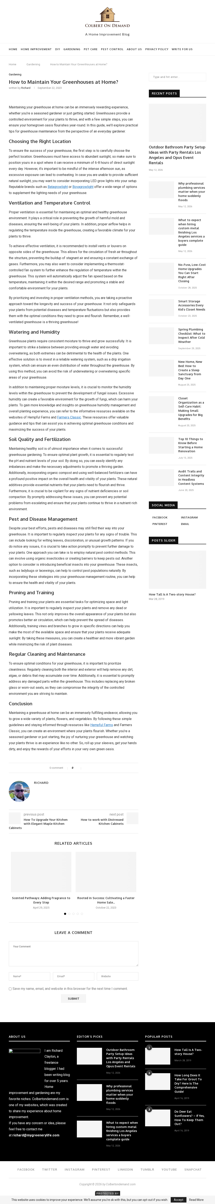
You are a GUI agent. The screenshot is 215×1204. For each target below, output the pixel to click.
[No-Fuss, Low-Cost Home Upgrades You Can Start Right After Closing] (161, 271)
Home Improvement (36, 49)
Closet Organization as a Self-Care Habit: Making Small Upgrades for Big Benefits (191, 408)
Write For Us (182, 49)
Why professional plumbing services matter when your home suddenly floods (191, 192)
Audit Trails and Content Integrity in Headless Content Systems (191, 477)
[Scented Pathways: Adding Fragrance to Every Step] (41, 872)
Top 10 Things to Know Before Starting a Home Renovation (190, 445)
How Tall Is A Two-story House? (172, 594)
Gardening (71, 49)
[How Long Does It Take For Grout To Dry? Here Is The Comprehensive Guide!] (157, 1081)
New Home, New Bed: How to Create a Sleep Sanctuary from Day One (190, 370)
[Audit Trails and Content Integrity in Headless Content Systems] (161, 477)
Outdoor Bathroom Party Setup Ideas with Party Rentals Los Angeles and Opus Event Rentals (177, 155)
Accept (178, 1199)
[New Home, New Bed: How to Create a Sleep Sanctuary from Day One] (161, 368)
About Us (134, 49)
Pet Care (91, 49)
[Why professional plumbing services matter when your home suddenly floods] (161, 189)
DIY (57, 49)
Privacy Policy (156, 49)
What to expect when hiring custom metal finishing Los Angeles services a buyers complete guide (191, 232)
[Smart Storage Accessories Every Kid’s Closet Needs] (161, 307)
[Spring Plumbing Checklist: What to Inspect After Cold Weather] (161, 335)
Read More (196, 1199)
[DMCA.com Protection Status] (107, 1193)
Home (13, 49)
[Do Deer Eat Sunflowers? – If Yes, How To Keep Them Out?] (157, 1118)
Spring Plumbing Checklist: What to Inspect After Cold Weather (191, 336)
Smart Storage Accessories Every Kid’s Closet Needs (191, 305)
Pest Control (112, 49)
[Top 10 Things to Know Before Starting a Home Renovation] (161, 445)
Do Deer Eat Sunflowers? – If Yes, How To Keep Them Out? (189, 1118)
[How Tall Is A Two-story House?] (177, 570)
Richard (25, 87)
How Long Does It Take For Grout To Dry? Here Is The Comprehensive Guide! (188, 1083)
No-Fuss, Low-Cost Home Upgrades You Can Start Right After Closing (192, 273)
